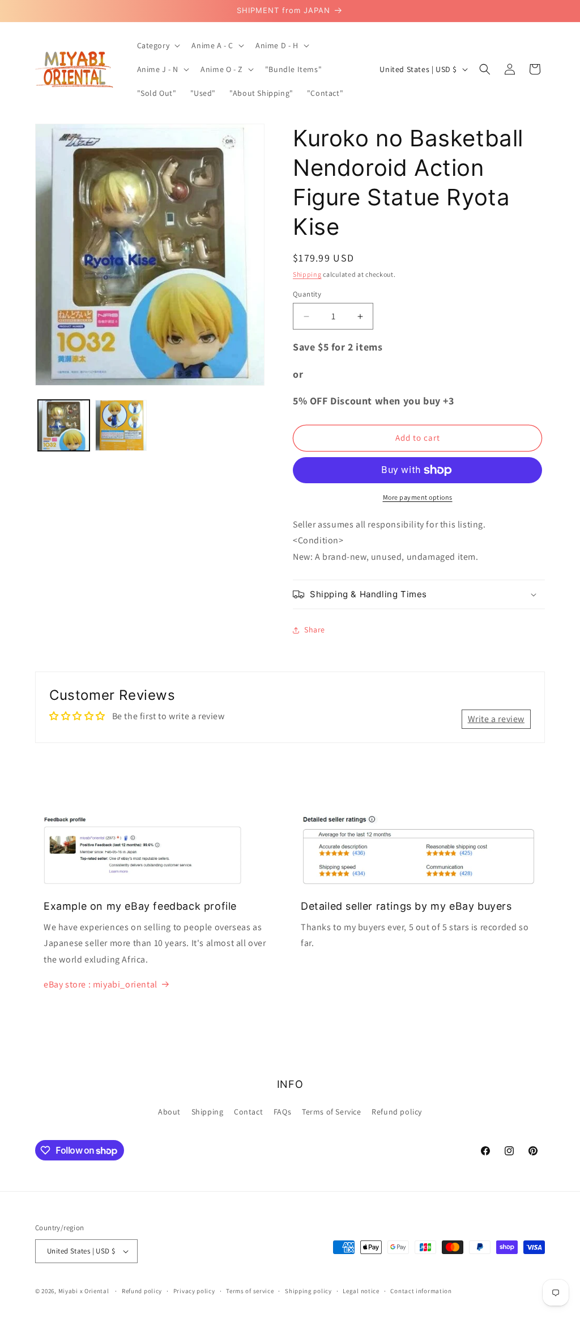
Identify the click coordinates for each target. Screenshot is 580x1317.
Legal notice (361, 1291)
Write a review (496, 719)
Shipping (307, 274)
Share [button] (314, 629)
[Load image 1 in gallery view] (63, 425)
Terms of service (250, 1291)
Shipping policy (308, 1291)
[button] (157, 45)
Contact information (420, 1291)
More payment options (418, 497)
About (169, 1112)
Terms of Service (331, 1112)
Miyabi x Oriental (83, 1291)
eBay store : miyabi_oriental (100, 984)
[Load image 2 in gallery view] (121, 425)
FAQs (282, 1112)
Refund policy (397, 1112)
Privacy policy (194, 1291)
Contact (248, 1112)
